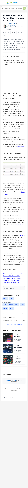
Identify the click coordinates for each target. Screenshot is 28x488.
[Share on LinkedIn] (15, 32)
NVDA (11, 308)
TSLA (16, 305)
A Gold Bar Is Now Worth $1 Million (13, 274)
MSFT (11, 305)
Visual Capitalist (11, 25)
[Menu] (3, 2)
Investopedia (20, 146)
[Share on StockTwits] (11, 32)
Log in (8, 380)
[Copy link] (4, 35)
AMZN (5, 308)
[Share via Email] (21, 32)
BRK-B (12, 299)
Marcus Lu (12, 23)
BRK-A (5, 299)
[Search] (24, 8)
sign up (14, 380)
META (21, 235)
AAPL (5, 305)
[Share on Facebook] (18, 32)
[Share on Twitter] (8, 32)
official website (19, 225)
